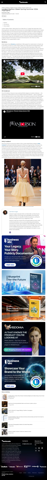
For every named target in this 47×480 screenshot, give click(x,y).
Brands (24, 472)
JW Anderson (6, 24)
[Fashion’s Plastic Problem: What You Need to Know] (5, 432)
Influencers (34, 472)
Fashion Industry (22, 7)
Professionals (31, 476)
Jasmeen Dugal (13, 211)
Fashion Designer (6, 7)
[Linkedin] (42, 448)
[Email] (10, 232)
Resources (28, 7)
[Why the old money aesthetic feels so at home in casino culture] (5, 404)
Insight (20, 472)
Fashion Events (13, 7)
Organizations (41, 472)
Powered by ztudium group (7, 475)
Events (29, 472)
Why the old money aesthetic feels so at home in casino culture (22, 403)
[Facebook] (39, 448)
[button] (2, 2)
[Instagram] (36, 450)
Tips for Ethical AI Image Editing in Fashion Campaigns (20, 410)
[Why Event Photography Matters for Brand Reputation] (5, 425)
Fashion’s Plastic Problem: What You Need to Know (19, 431)
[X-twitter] (36, 448)
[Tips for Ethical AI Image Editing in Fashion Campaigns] (5, 411)
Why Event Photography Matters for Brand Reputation (20, 424)
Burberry (5, 22)
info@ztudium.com (27, 443)
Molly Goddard (6, 26)
